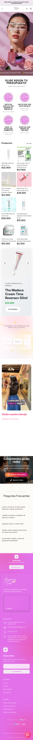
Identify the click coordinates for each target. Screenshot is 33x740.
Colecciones (7, 692)
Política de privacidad (9, 703)
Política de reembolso (9, 712)
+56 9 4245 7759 (12, 631)
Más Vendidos (7, 689)
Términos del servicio (9, 706)
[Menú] (2, 9)
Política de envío (8, 709)
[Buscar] (27, 9)
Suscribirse (16, 671)
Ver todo (29, 143)
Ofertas (5, 686)
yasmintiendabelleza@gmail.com (17, 627)
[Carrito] (31, 9)
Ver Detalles (13, 309)
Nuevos (5, 683)
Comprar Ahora (15, 567)
